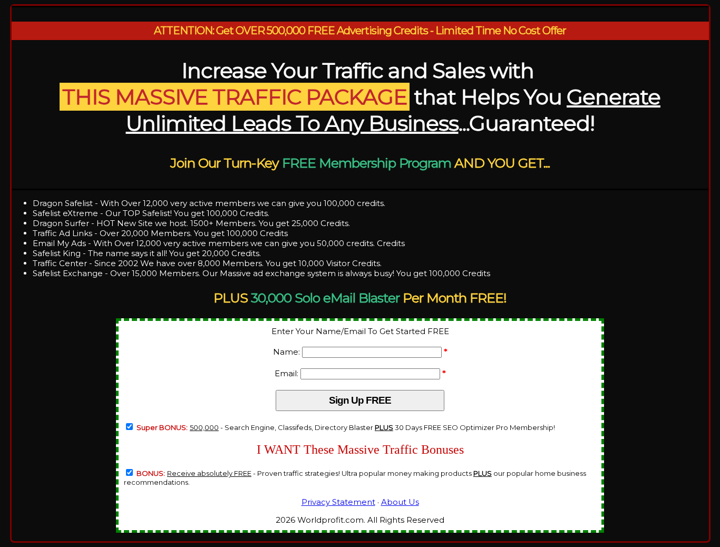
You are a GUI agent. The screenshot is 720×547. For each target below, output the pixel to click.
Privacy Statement (338, 502)
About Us (400, 502)
